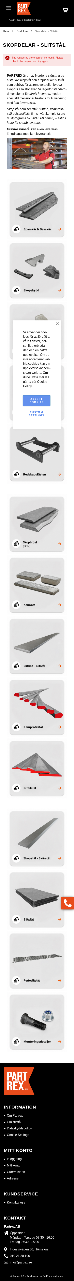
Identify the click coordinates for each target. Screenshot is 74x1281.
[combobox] (37, 20)
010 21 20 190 (20, 1256)
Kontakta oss (16, 1202)
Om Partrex (15, 1115)
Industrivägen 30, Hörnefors (29, 1249)
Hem (6, 31)
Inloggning (14, 1159)
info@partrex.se (21, 1262)
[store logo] (24, 8)
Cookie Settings (18, 1135)
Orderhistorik (16, 1172)
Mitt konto (13, 1165)
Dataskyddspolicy (19, 1128)
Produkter (22, 31)
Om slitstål (14, 1122)
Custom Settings (36, 413)
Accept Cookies (36, 400)
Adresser (13, 1178)
